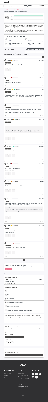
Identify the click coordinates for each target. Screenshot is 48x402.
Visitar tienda (9, 337)
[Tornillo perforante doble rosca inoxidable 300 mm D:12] (9, 138)
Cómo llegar (24, 354)
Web (26, 6)
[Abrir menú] (43, 2)
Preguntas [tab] (12, 49)
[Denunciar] (43, 73)
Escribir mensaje (9, 334)
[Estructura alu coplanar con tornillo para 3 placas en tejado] (6, 69)
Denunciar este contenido (11, 273)
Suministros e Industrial (16, 9)
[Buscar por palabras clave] (43, 57)
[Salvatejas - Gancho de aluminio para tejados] (13, 235)
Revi (4, 9)
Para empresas (7, 379)
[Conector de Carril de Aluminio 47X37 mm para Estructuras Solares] (9, 155)
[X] (11, 342)
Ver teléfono (8, 332)
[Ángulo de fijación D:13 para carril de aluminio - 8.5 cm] (13, 138)
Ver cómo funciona (16, 269)
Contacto (30, 6)
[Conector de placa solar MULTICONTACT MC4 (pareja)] (6, 235)
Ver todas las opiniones (10, 283)
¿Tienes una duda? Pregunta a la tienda (36, 49)
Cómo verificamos (7, 373)
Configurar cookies (21, 381)
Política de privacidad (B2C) (23, 378)
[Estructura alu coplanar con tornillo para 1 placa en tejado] (6, 190)
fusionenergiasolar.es (26, 9)
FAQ (4, 377)
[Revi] (7, 2)
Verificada (16, 60)
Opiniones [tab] (7, 49)
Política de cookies (21, 373)
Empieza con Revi (8, 269)
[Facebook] (6, 342)
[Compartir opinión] (40, 73)
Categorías (8, 9)
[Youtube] (8, 342)
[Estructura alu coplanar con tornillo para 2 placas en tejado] (9, 69)
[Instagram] (13, 342)
